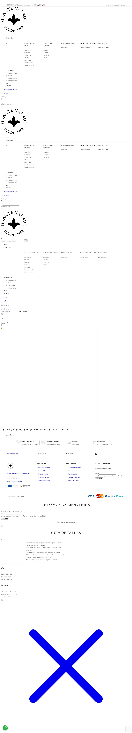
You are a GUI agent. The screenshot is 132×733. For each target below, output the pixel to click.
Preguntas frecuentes (44, 480)
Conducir (27, 52)
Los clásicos (27, 50)
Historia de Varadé (43, 477)
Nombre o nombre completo (103, 468)
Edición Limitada (29, 65)
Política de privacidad (74, 477)
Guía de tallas (42, 471)
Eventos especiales (29, 62)
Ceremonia (27, 60)
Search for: (4, 241)
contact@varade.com (119, 5)
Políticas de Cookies (73, 480)
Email (97, 473)
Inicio (5, 245)
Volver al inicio (9, 435)
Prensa (10, 75)
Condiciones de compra (74, 467)
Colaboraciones (12, 78)
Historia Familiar (12, 73)
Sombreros (64, 47)
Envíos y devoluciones (74, 471)
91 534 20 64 (109, 5)
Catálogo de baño (85, 47)
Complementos (68, 43)
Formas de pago (72, 474)
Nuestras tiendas (12, 80)
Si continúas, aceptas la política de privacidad (110, 476)
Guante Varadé (10, 70)
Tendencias (103, 47)
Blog (5, 290)
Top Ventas (103, 43)
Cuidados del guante (44, 467)
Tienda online (9, 38)
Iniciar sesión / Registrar (11, 89)
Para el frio (27, 55)
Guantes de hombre (51, 253)
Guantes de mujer (31, 253)
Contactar (8, 85)
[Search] (25, 240)
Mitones (26, 57)
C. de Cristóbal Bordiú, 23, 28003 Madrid (18, 473)
